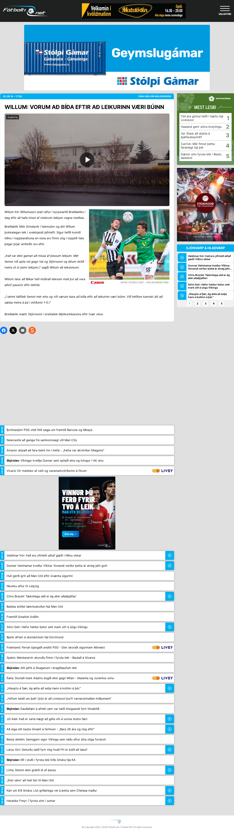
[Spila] (87, 160)
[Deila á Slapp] (32, 330)
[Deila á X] (13, 330)
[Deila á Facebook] (3, 330)
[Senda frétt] (22, 330)
